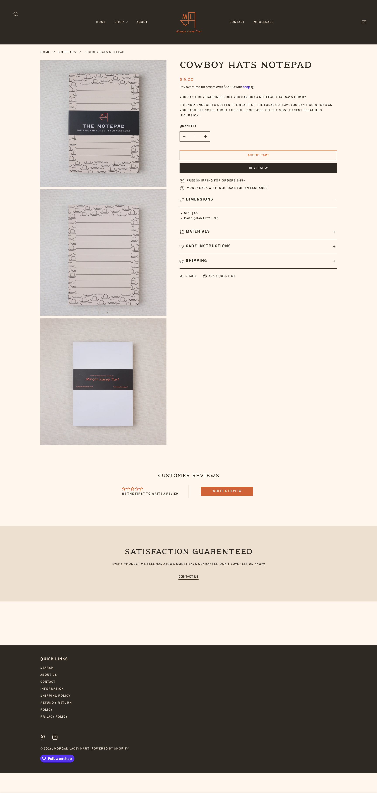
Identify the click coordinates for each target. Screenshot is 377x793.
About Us (48, 675)
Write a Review (227, 491)
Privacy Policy (53, 717)
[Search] (16, 14)
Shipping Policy (55, 696)
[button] (121, 22)
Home (45, 52)
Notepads (67, 52)
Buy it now (258, 168)
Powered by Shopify (110, 748)
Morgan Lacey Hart (71, 748)
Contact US (188, 576)
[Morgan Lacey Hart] (189, 22)
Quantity (188, 126)
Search (47, 668)
